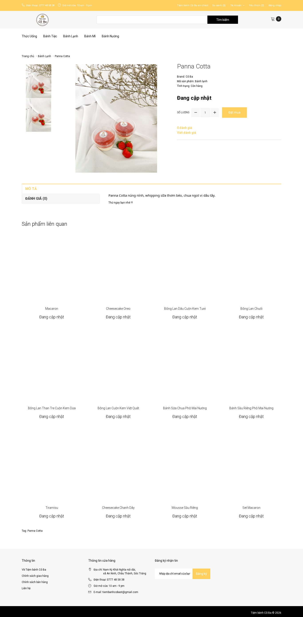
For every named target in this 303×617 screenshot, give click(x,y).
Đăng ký (201, 573)
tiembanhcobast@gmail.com (120, 592)
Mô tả (31, 189)
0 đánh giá (184, 128)
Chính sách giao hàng (35, 575)
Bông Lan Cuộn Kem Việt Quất (118, 408)
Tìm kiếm (222, 20)
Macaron (51, 308)
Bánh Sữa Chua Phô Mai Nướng (185, 408)
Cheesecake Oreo (118, 308)
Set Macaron (251, 507)
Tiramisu (51, 507)
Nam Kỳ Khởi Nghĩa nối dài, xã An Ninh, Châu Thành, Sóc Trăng (124, 571)
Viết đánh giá (186, 132)
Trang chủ (28, 56)
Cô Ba (189, 76)
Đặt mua (52, 266)
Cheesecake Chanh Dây (118, 507)
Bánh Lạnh (44, 56)
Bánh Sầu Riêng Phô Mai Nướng (251, 408)
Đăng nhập (275, 5)
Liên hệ (26, 588)
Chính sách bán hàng (35, 582)
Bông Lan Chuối (251, 308)
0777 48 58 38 (46, 5)
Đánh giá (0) (36, 198)
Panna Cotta (62, 56)
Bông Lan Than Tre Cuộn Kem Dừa (52, 408)
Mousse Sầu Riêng (185, 507)
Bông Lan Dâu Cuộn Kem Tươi (185, 308)
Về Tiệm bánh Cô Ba (34, 569)
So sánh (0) (219, 5)
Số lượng (183, 112)
